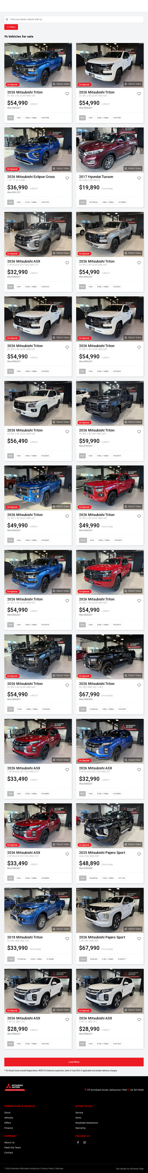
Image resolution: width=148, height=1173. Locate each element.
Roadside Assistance (86, 1122)
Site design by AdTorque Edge (130, 1168)
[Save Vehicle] (67, 94)
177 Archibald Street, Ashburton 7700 (107, 1089)
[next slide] (70, 65)
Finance (8, 1127)
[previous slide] (6, 65)
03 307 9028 (137, 1089)
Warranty (80, 1127)
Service (79, 1112)
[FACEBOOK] (78, 1142)
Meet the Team (12, 1147)
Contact (8, 1152)
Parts (78, 1117)
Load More (74, 1062)
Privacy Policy (47, 1168)
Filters (12, 27)
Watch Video (63, 84)
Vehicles (8, 1117)
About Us (9, 1142)
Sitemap (59, 1168)
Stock (7, 1112)
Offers (7, 1122)
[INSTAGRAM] (84, 1142)
